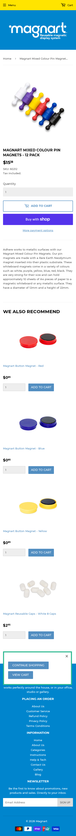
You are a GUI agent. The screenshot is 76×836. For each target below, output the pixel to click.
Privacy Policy (38, 721)
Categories (38, 750)
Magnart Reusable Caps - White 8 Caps (29, 613)
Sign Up (65, 802)
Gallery (38, 769)
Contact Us (38, 764)
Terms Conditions (38, 725)
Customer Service (38, 711)
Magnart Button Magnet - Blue (24, 448)
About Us (38, 706)
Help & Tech (38, 759)
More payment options (38, 230)
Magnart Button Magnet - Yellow (25, 531)
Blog (38, 774)
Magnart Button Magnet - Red (23, 365)
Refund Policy (38, 716)
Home (7, 58)
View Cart (20, 675)
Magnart (41, 821)
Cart (70, 5)
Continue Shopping (28, 665)
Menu (12, 5)
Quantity (9, 184)
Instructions (38, 754)
